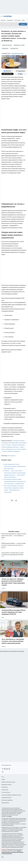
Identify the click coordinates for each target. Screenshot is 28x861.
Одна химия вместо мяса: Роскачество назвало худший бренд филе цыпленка (15, 466)
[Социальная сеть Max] (20, 74)
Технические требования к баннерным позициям (11, 794)
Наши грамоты (5, 787)
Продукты (5, 48)
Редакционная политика (6, 797)
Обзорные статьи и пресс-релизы (8, 782)
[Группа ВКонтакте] (7, 71)
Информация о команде (6, 784)
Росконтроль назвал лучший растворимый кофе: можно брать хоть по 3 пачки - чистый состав (13, 443)
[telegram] (16, 500)
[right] (26, 20)
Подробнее (9, 816)
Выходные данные (5, 802)
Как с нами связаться (6, 792)
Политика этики (5, 789)
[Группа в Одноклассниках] (5, 768)
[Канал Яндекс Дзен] (7, 74)
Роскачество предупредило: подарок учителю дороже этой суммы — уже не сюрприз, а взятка (13, 536)
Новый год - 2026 (19, 45)
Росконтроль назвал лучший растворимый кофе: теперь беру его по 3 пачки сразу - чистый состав (15, 481)
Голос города (17, 20)
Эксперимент (10, 20)
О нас (3, 776)
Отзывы (3, 779)
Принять (23, 24)
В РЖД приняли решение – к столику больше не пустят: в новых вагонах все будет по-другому (13, 546)
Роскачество (14, 48)
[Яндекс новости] (20, 71)
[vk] (12, 500)
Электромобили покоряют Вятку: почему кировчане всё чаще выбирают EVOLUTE (12, 554)
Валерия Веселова (17, 53)
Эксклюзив (3, 20)
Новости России (7, 45)
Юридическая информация (7, 800)
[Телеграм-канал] (7, 768)
